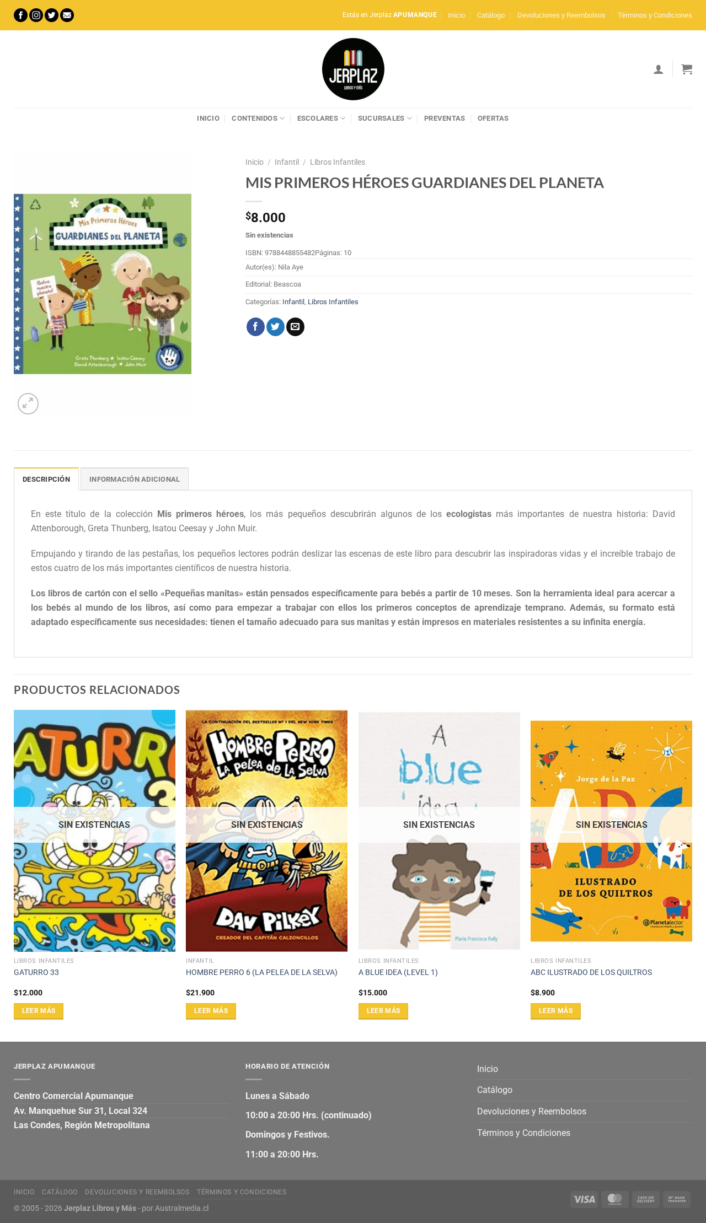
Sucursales (381, 118)
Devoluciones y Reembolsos (561, 15)
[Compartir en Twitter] (275, 326)
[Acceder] (658, 69)
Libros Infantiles (337, 162)
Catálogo (491, 15)
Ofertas (493, 118)
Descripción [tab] (46, 479)
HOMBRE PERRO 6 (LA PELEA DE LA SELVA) (262, 972)
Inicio (456, 15)
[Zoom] (28, 403)
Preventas (444, 118)
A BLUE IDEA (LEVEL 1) (398, 972)
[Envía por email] (295, 326)
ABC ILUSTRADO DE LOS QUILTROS (591, 972)
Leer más (39, 1011)
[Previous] (14, 875)
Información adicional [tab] (134, 479)
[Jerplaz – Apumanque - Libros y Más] (353, 68)
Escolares (317, 118)
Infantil (287, 162)
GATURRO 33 (36, 972)
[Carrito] (686, 69)
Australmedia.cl (181, 1208)
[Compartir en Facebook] (256, 326)
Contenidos (254, 118)
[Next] (691, 875)
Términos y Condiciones (655, 15)
